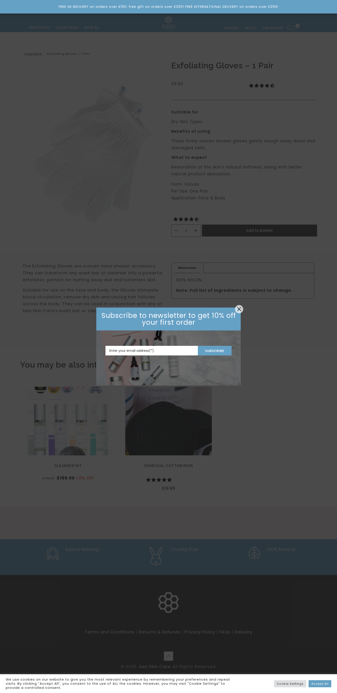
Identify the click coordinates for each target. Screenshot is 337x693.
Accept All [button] (320, 684)
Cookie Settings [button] (290, 684)
